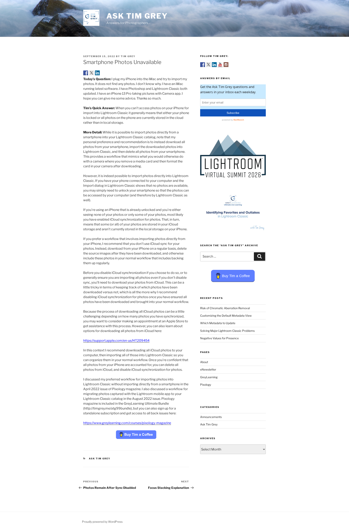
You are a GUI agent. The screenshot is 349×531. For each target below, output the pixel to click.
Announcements (211, 417)
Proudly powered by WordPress (102, 521)
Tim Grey (128, 56)
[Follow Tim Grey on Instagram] (226, 64)
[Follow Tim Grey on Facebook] (202, 64)
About (204, 362)
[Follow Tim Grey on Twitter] (208, 64)
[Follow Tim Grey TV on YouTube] (220, 64)
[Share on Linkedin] (97, 72)
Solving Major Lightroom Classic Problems (227, 330)
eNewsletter (208, 369)
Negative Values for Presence (219, 338)
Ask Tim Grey (137, 16)
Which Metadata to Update (217, 323)
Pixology (205, 384)
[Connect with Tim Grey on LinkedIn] (214, 64)
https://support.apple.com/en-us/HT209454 (116, 340)
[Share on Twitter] (91, 72)
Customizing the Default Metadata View (226, 315)
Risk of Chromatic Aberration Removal (225, 308)
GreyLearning (209, 377)
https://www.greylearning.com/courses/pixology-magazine (127, 423)
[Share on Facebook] (85, 72)
